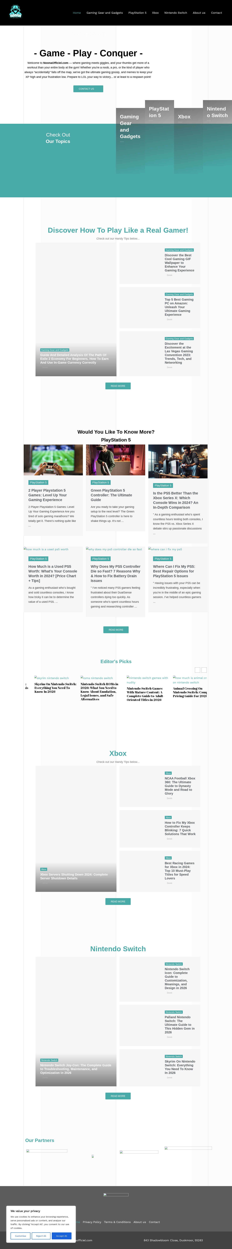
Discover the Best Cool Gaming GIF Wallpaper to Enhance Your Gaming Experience (179, 262)
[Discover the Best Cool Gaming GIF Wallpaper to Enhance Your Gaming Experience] (140, 263)
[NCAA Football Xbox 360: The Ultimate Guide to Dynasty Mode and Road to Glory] (140, 786)
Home (77, 12)
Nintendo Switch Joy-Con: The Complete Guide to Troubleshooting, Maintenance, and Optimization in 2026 (75, 1069)
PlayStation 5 (137, 12)
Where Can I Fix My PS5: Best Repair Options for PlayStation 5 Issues (174, 571)
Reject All (41, 1236)
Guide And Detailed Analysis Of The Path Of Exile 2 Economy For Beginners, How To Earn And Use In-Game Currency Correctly (74, 358)
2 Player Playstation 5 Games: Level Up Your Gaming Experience (47, 495)
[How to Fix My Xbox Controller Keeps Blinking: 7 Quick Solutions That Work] (140, 829)
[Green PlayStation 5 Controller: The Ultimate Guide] (115, 459)
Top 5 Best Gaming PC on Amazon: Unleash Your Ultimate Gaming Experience (179, 307)
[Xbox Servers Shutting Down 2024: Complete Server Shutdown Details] (76, 829)
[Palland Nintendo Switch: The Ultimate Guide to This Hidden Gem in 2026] (140, 1025)
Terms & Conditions (117, 1222)
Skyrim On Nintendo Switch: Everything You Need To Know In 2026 (46, 688)
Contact (216, 12)
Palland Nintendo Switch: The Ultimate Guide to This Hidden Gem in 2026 (180, 1024)
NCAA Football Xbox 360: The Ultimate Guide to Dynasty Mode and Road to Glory (180, 786)
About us (199, 12)
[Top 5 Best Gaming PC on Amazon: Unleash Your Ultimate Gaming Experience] (140, 307)
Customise (20, 1236)
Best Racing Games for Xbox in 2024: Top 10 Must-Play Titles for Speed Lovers (179, 870)
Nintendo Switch (175, 12)
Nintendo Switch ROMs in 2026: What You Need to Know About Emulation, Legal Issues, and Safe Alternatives (90, 691)
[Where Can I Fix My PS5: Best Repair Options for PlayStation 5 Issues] (165, 549)
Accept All (61, 1236)
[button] (204, 670)
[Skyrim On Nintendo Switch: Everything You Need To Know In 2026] (140, 1067)
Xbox (155, 12)
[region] (41, 1224)
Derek (45, 367)
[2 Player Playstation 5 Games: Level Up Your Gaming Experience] (53, 459)
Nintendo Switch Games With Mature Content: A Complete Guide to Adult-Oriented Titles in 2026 (136, 694)
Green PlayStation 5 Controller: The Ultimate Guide (111, 495)
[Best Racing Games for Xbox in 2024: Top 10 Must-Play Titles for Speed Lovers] (140, 871)
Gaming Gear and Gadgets (104, 12)
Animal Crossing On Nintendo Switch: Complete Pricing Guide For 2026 (184, 692)
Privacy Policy (92, 1222)
